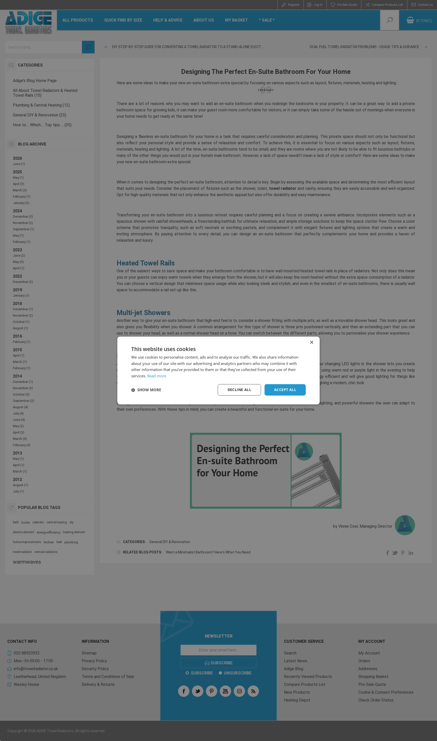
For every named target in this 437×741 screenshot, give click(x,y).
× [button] (311, 342)
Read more (156, 376)
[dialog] (218, 370)
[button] (146, 390)
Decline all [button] (239, 389)
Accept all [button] (285, 389)
